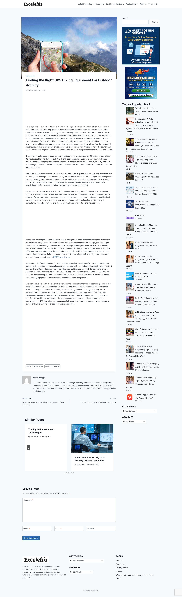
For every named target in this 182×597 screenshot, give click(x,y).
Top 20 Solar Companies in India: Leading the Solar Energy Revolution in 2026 (146, 191)
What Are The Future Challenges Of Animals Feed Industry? (147, 177)
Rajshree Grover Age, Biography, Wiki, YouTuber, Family (146, 245)
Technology (30, 76)
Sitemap (119, 571)
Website (90, 529)
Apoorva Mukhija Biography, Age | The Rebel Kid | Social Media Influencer (147, 367)
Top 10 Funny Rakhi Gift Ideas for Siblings (98, 400)
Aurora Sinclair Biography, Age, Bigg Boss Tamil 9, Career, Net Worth (146, 287)
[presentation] (92, 438)
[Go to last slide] (28, 447)
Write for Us (154, 4)
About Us (120, 561)
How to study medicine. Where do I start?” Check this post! (43, 402)
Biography (100, 4)
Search (125, 18)
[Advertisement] (69, 109)
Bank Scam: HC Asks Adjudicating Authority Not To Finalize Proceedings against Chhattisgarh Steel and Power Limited (142, 125)
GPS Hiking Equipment (35, 366)
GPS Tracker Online (61, 257)
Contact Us (140, 215)
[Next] (110, 447)
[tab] (65, 472)
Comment (28, 500)
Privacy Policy (122, 568)
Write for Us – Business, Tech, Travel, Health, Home (135, 576)
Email (58, 529)
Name (26, 529)
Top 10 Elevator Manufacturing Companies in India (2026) (147, 204)
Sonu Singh (32, 90)
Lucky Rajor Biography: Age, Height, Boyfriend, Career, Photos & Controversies (147, 301)
